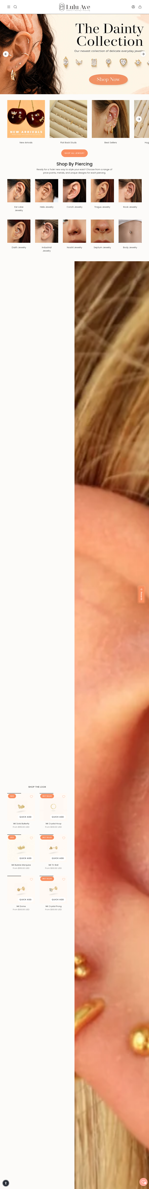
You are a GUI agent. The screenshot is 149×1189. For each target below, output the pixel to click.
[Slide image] (74, 54)
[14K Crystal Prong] (53, 890)
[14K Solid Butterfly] (21, 807)
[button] (5, 1183)
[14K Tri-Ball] (53, 848)
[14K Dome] (21, 890)
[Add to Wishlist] (31, 796)
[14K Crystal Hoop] (53, 807)
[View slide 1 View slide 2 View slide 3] (74, 54)
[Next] (143, 54)
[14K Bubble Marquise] (21, 848)
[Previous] (6, 54)
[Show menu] (9, 7)
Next (139, 119)
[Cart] (140, 7)
